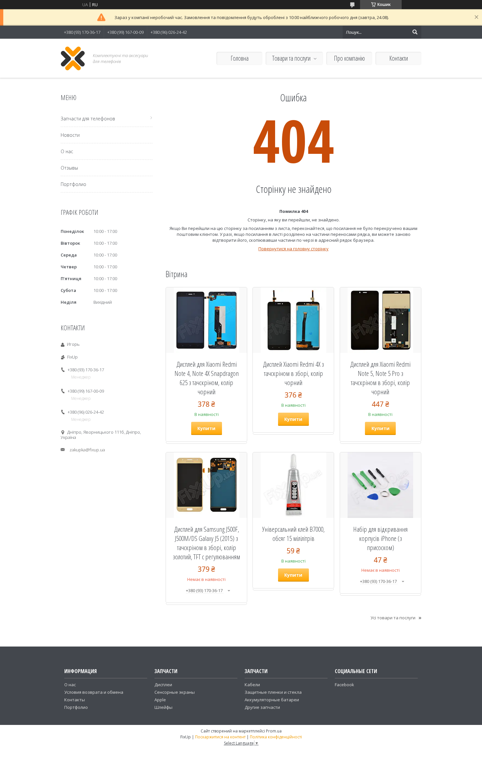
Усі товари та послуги (393, 618)
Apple (160, 700)
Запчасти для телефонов (88, 118)
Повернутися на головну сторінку (293, 249)
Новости (70, 135)
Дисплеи (163, 685)
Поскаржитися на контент (220, 737)
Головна (240, 58)
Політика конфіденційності (276, 737)
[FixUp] (73, 58)
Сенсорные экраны (174, 692)
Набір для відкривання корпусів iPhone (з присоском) (380, 538)
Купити (206, 428)
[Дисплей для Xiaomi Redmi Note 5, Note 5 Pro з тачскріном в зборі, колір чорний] (380, 320)
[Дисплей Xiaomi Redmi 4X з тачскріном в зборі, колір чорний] (293, 320)
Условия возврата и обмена (93, 692)
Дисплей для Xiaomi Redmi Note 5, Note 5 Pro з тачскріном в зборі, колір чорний (380, 378)
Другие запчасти (262, 707)
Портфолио (73, 184)
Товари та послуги (291, 58)
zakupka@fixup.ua (87, 449)
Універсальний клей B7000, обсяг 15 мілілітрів (293, 534)
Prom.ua (274, 731)
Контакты (74, 700)
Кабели (252, 685)
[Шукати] (414, 32)
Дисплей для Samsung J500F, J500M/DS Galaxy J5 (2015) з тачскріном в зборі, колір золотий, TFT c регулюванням (206, 543)
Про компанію (349, 58)
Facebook (344, 685)
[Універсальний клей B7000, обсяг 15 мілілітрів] (293, 485)
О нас (67, 151)
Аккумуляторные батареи (272, 700)
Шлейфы (163, 707)
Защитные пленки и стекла (273, 692)
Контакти (398, 58)
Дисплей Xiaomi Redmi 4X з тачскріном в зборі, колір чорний (293, 373)
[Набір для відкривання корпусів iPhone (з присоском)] (380, 485)
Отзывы (69, 168)
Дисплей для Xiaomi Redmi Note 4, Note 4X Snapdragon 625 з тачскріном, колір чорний (206, 378)
